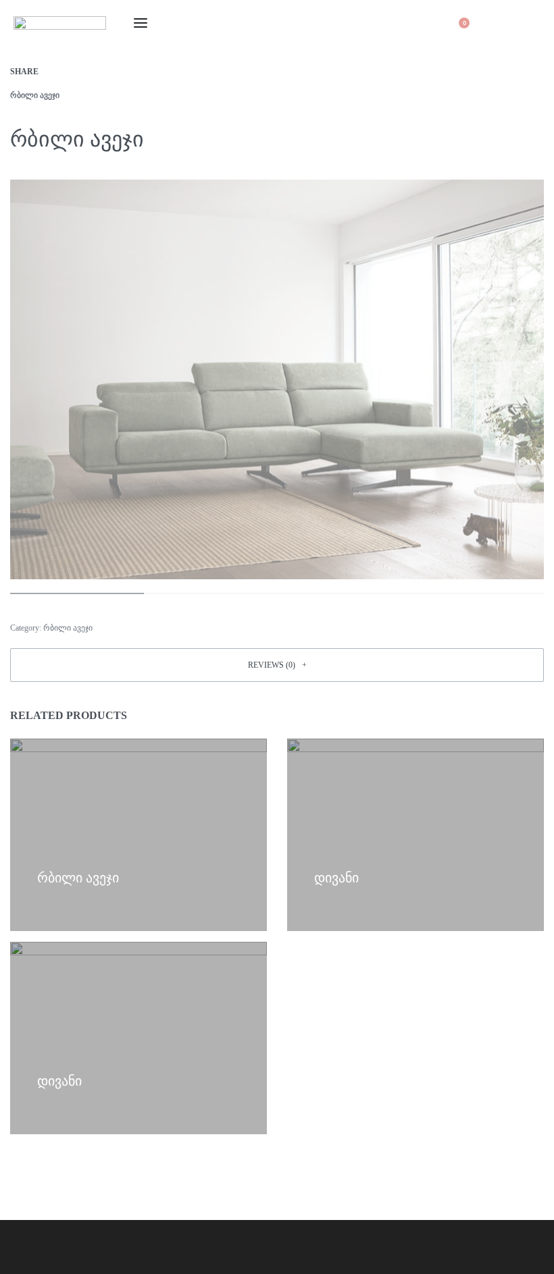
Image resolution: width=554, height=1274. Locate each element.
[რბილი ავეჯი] (58, 71)
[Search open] (420, 23)
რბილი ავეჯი (34, 95)
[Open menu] (140, 23)
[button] (277, 665)
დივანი (336, 877)
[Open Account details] (498, 23)
